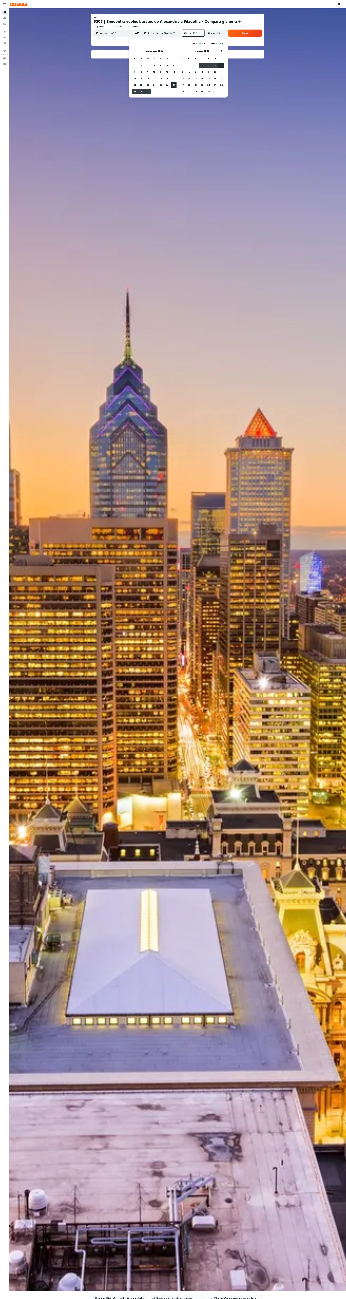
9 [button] (147, 72)
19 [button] (167, 78)
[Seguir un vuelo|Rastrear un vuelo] (4, 37)
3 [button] (154, 65)
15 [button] (141, 78)
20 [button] (173, 78)
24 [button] (154, 85)
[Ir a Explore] (4, 31)
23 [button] (148, 85)
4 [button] (160, 65)
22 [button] (141, 85)
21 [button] (135, 85)
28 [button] (135, 91)
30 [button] (147, 91)
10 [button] (154, 72)
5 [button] (167, 65)
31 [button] (215, 91)
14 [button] (135, 78)
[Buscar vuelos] (4, 12)
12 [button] (167, 72)
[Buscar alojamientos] (4, 18)
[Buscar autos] (4, 24)
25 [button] (160, 85)
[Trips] (4, 50)
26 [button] (167, 85)
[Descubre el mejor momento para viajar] (4, 43)
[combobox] (100, 26)
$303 (98, 21)
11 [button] (161, 72)
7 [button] (134, 72)
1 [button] (141, 65)
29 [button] (141, 91)
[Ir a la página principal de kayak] (18, 4)
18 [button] (161, 78)
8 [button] (141, 72)
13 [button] (174, 72)
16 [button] (148, 78)
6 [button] (173, 65)
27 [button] (174, 85)
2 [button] (147, 65)
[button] (5, 4)
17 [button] (154, 78)
